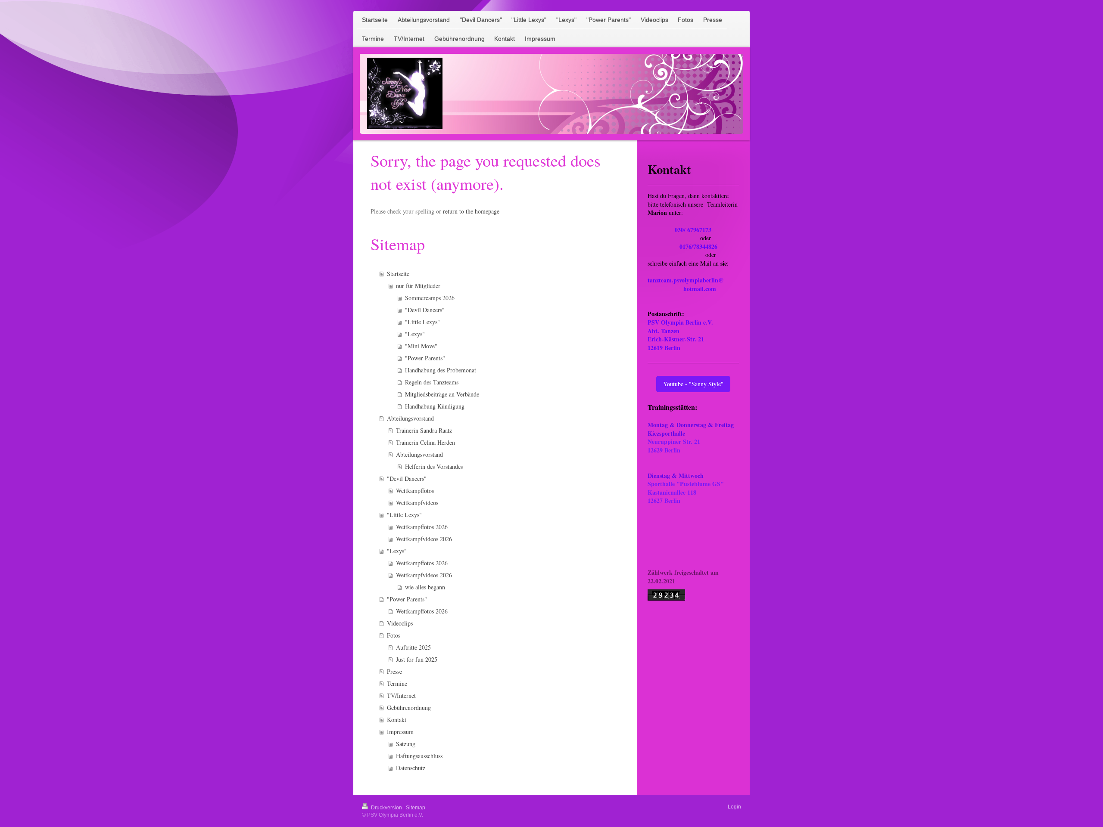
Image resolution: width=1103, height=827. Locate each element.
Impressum (400, 732)
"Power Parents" (425, 358)
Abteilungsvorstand (410, 418)
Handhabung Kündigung (434, 406)
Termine (397, 683)
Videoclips (400, 623)
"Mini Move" (421, 346)
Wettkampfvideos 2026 (424, 539)
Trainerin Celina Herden (425, 442)
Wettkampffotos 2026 (422, 527)
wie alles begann (425, 587)
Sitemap (415, 808)
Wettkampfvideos (417, 503)
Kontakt (396, 719)
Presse (394, 671)
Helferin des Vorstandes (434, 466)
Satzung (405, 744)
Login (734, 807)
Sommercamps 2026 (430, 298)
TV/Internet (401, 695)
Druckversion (386, 808)
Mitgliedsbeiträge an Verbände (442, 394)
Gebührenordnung (409, 707)
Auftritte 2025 (413, 647)
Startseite (398, 273)
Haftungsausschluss (419, 756)
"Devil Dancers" (425, 310)
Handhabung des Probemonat (440, 370)
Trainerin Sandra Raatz (424, 430)
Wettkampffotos (415, 490)
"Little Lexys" (422, 322)
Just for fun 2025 (416, 659)
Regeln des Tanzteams (431, 382)
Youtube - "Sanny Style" (693, 384)
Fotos (393, 635)
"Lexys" (415, 334)
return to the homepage (471, 211)
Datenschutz (410, 768)
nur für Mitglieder (418, 286)
